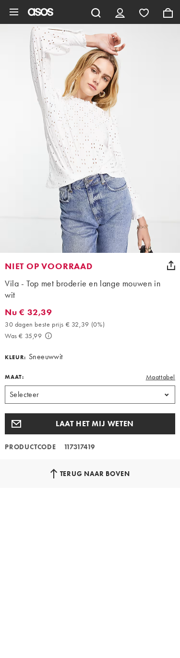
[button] (90, 423)
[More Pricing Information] (48, 335)
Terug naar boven (95, 473)
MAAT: (14, 377)
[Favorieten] (144, 12)
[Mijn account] (120, 12)
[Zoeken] (96, 12)
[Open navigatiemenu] (14, 12)
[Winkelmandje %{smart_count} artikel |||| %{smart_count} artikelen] (168, 12)
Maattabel (160, 377)
